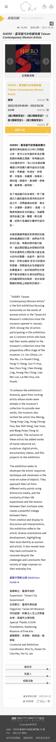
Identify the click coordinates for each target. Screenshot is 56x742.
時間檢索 (41, 110)
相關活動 (28, 681)
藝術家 (28, 667)
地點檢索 (41, 124)
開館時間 (28, 737)
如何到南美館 (13, 737)
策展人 (28, 674)
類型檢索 (41, 99)
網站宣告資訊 (43, 737)
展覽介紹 (20, 130)
